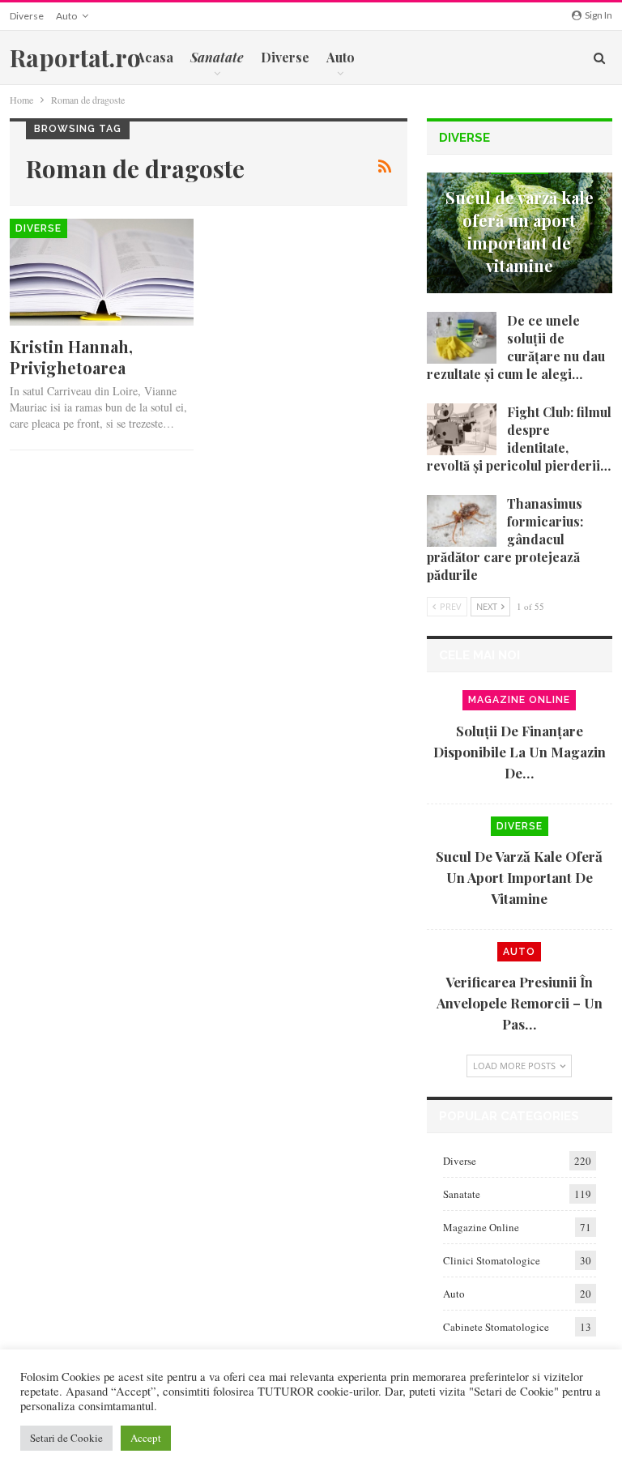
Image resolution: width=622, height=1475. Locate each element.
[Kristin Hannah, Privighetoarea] (102, 272)
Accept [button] (145, 1437)
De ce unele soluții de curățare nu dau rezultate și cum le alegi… (516, 347)
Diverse (27, 16)
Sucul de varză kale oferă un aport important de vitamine (519, 231)
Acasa (154, 57)
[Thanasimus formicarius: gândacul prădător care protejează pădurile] (461, 521)
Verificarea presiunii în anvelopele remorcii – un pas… (520, 1003)
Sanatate (461, 1194)
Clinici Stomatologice (491, 1260)
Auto (66, 16)
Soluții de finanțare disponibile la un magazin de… (519, 752)
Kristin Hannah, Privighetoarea (71, 356)
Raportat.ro (75, 57)
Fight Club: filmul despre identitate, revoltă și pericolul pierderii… (519, 438)
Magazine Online (519, 700)
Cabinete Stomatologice (496, 1326)
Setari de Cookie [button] (66, 1437)
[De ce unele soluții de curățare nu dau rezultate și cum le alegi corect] (461, 338)
